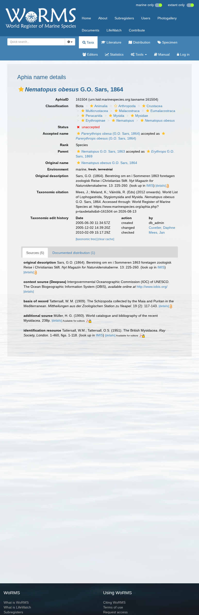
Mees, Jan (157, 232)
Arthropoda (127, 106)
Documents (90, 30)
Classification (57, 106)
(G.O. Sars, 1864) (110, 133)
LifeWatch (114, 30)
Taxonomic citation (52, 192)
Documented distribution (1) (73, 253)
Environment (57, 169)
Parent (63, 151)
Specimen (169, 42)
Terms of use (113, 607)
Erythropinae (95, 120)
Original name (56, 163)
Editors (92, 54)
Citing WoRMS (114, 602)
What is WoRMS (16, 602)
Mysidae (141, 116)
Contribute (137, 30)
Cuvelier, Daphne (162, 228)
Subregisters (124, 18)
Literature (113, 42)
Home (86, 18)
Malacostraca (129, 111)
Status (63, 127)
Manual (163, 54)
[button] (21, 89)
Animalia (101, 106)
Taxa (90, 42)
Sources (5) (35, 253)
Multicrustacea (97, 111)
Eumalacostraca (162, 111)
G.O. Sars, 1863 (103, 151)
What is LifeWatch (17, 607)
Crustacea (154, 106)
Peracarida (94, 116)
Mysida (118, 116)
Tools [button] (139, 54)
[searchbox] (35, 41)
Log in (184, 54)
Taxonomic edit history (49, 218)
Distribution (141, 42)
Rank (64, 145)
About (102, 18)
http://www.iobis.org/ (152, 287)
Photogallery (167, 18)
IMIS (149, 185)
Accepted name (55, 133)
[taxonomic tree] (86, 239)
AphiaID (61, 99)
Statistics (116, 54)
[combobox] (36, 41)
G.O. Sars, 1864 (109, 163)
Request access (115, 612)
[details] (161, 185)
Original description (51, 176)
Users (145, 18)
